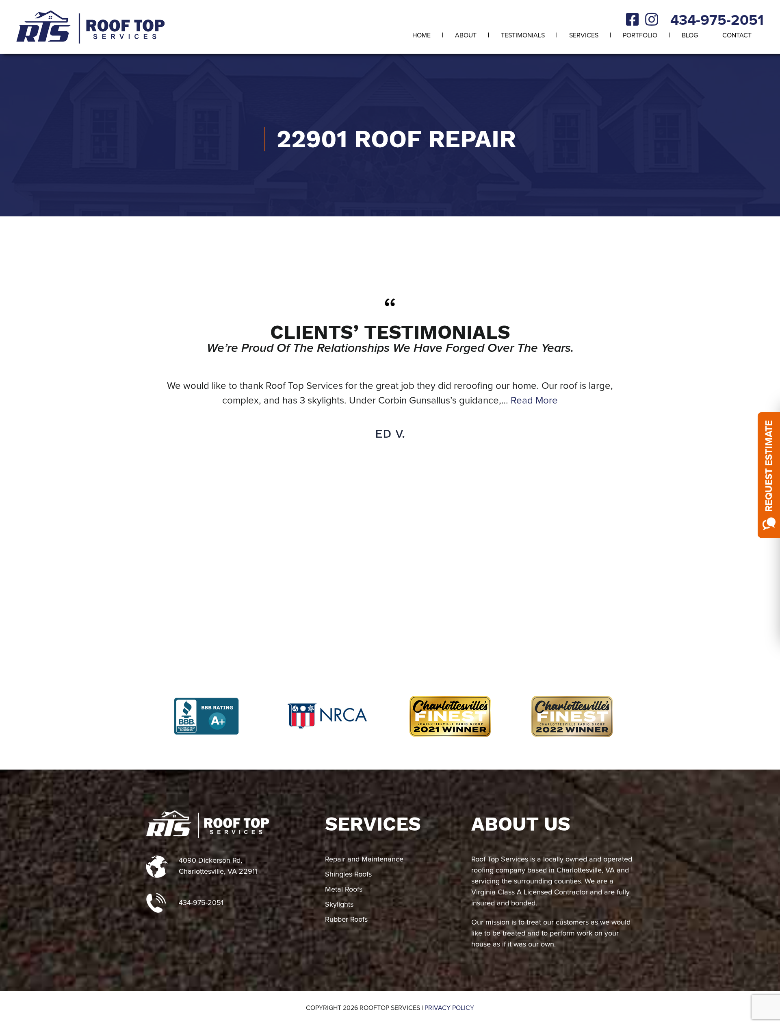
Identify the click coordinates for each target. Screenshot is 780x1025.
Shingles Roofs (348, 874)
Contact (737, 35)
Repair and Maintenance (364, 859)
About (466, 35)
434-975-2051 (717, 20)
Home (421, 35)
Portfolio (640, 35)
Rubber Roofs (346, 919)
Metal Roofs (343, 889)
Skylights (339, 904)
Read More (534, 401)
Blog (690, 35)
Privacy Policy (449, 1008)
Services (583, 35)
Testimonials (523, 35)
